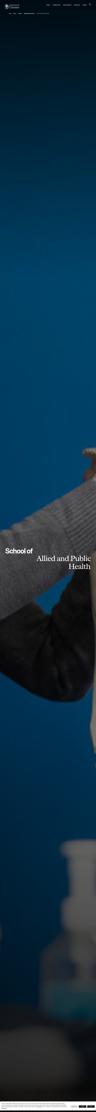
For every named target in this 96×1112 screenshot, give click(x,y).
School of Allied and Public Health (43, 13)
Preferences (74, 1106)
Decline (82, 1106)
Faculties (20, 13)
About (15, 13)
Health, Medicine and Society (29, 13)
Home (10, 13)
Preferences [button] (4, 1108)
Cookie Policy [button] (39, 1106)
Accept (90, 1106)
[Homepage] (11, 6)
